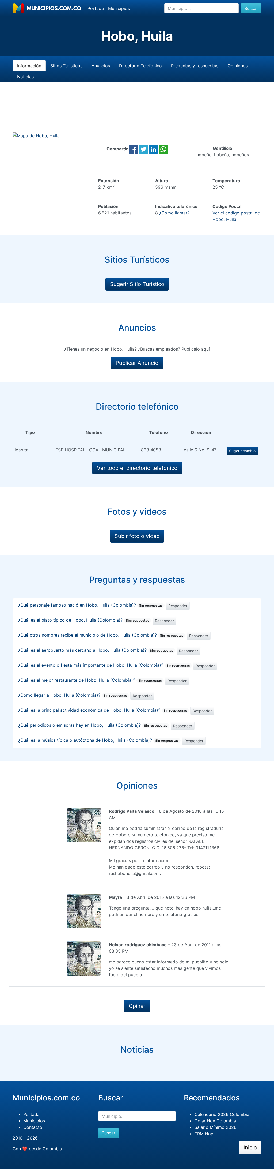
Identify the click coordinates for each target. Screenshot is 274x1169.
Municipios (119, 8)
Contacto (32, 1127)
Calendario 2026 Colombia (222, 1114)
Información (29, 65)
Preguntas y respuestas (194, 65)
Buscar (251, 8)
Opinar (137, 1006)
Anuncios (101, 65)
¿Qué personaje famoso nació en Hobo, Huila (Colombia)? (90, 605)
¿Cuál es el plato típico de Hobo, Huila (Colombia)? (83, 620)
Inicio (250, 1147)
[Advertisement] (137, 114)
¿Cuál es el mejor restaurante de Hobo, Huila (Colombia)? (90, 680)
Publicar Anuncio (137, 363)
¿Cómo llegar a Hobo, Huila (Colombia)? (72, 695)
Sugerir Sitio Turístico (137, 284)
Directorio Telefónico (140, 65)
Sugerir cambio (242, 450)
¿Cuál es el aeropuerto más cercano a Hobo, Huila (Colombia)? (95, 650)
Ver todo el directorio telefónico (137, 468)
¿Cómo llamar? (174, 213)
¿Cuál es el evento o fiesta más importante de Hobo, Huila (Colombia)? (104, 665)
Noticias (25, 76)
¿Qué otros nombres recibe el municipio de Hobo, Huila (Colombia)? (101, 635)
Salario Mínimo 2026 (216, 1127)
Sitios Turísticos (66, 65)
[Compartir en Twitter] (143, 148)
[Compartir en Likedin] (153, 148)
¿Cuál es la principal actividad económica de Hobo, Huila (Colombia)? (102, 710)
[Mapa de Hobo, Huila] (36, 135)
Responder (177, 605)
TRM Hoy (204, 1133)
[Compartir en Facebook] (133, 148)
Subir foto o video (137, 536)
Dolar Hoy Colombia (215, 1120)
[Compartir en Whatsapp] (163, 148)
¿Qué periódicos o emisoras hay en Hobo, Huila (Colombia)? (93, 725)
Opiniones (237, 65)
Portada (95, 8)
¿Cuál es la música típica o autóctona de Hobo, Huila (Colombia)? (98, 740)
